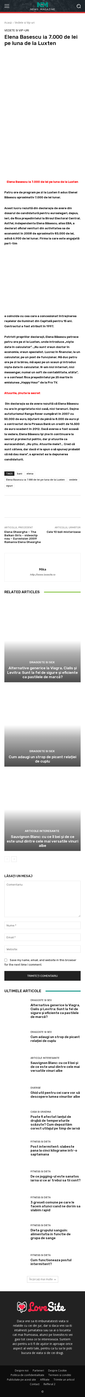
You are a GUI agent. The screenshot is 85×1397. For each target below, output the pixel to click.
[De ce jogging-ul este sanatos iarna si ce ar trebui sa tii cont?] (15, 1176)
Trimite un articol (64, 1379)
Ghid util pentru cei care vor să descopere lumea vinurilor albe (55, 1095)
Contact (34, 1384)
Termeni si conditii (59, 1375)
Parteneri (38, 1370)
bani (19, 473)
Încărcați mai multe (41, 1279)
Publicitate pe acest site (21, 1379)
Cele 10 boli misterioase (64, 531)
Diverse (36, 1088)
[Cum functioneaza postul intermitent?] (15, 1260)
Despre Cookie (57, 1370)
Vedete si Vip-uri (25, 22)
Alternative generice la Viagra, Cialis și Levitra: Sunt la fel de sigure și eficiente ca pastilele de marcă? (42, 672)
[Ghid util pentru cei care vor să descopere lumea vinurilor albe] (15, 1093)
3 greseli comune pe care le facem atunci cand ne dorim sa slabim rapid (55, 1206)
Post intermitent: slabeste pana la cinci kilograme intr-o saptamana (54, 1150)
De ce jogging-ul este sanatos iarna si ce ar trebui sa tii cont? (56, 1178)
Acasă (8, 22)
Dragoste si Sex (42, 662)
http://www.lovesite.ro (42, 575)
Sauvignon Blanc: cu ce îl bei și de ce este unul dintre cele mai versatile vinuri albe (42, 841)
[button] (79, 6)
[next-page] (14, 859)
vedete (73, 479)
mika (42, 569)
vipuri (9, 485)
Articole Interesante (42, 831)
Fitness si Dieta (41, 1142)
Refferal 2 (49, 1384)
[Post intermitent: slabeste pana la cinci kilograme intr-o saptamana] (15, 1148)
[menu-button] (7, 6)
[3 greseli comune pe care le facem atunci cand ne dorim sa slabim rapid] (15, 1204)
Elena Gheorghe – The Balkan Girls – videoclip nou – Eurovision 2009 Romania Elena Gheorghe (22, 537)
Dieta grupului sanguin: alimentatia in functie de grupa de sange (51, 1234)
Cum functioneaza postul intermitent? (51, 1262)
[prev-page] (7, 859)
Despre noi (22, 1370)
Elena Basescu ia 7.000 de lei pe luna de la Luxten (35, 479)
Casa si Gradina (41, 1112)
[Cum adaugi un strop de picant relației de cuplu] (42, 725)
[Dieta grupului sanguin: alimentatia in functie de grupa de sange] (15, 1232)
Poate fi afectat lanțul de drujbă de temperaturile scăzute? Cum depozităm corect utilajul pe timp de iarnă (55, 1122)
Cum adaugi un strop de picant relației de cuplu (42, 759)
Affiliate (44, 1379)
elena (30, 473)
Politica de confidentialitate (27, 1375)
